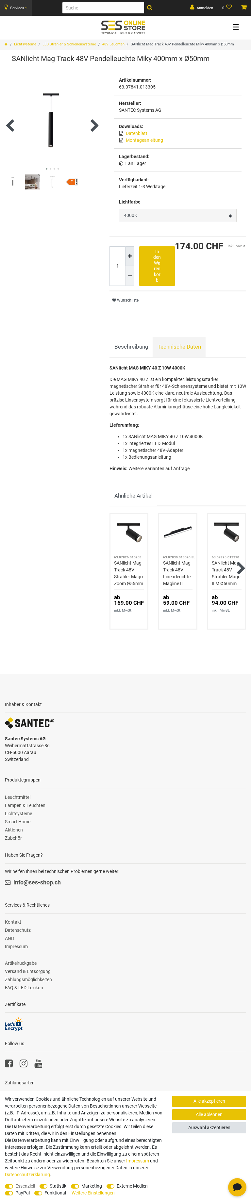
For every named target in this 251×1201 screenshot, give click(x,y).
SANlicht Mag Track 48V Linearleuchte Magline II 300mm (177, 573)
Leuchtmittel (17, 797)
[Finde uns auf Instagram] (23, 1065)
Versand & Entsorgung (28, 971)
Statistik (58, 1186)
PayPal (22, 1192)
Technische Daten (179, 346)
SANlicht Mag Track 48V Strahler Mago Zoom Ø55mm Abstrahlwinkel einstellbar (128, 573)
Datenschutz (18, 930)
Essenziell (25, 1186)
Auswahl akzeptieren (209, 1127)
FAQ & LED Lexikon (24, 987)
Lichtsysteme (25, 44)
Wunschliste (127, 300)
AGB (9, 938)
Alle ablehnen (209, 1114)
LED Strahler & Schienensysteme (69, 44)
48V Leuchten (113, 44)
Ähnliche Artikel (133, 495)
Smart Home (17, 821)
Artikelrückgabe (21, 963)
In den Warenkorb (157, 266)
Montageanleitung (144, 140)
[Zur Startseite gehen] (6, 44)
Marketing (91, 1186)
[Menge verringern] (129, 276)
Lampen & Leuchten (25, 805)
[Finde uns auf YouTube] (38, 1065)
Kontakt (13, 922)
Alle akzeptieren (209, 1101)
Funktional (55, 1192)
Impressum (16, 946)
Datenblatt (136, 133)
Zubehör (13, 838)
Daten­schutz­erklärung (27, 1174)
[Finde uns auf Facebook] (9, 1065)
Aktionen (14, 829)
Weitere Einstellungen (93, 1192)
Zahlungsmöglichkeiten (28, 979)
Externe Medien (132, 1186)
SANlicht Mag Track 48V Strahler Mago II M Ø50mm (226, 573)
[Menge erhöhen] (129, 256)
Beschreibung (131, 346)
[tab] (131, 347)
